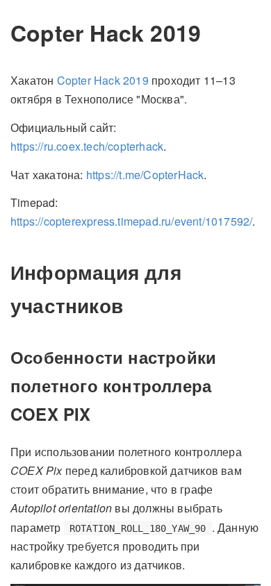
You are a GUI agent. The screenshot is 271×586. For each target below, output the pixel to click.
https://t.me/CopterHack (145, 175)
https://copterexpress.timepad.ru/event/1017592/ (131, 221)
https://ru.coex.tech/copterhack (86, 146)
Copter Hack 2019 (103, 80)
